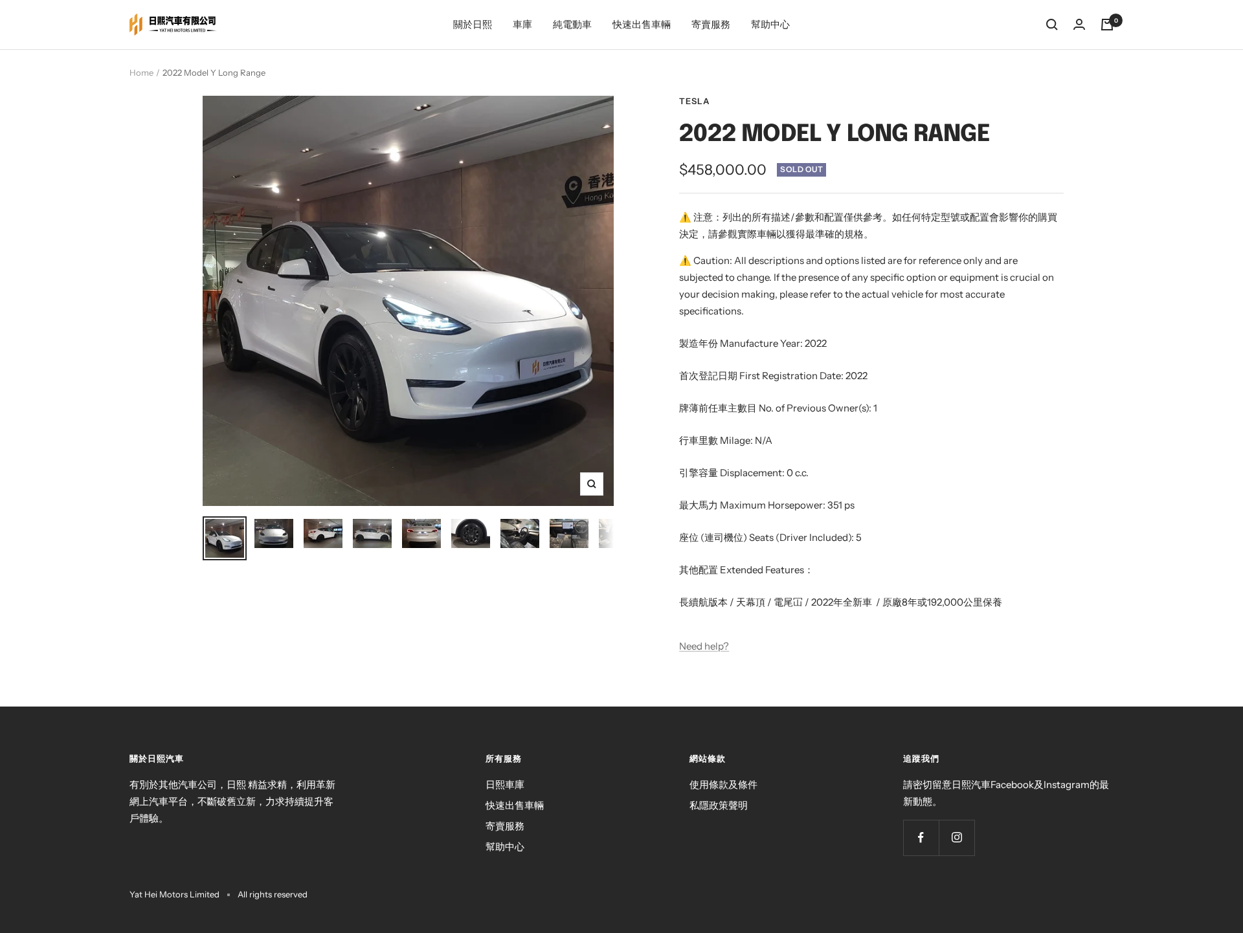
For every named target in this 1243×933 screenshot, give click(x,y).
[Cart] (1107, 24)
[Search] (1052, 24)
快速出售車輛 (641, 24)
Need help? (704, 646)
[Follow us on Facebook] (921, 837)
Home (141, 72)
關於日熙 (472, 24)
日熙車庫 (505, 784)
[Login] (1079, 24)
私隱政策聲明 (718, 805)
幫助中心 (770, 24)
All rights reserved (273, 894)
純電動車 (572, 24)
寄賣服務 (710, 24)
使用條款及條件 (723, 784)
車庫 (522, 24)
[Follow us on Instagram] (956, 837)
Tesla (694, 101)
